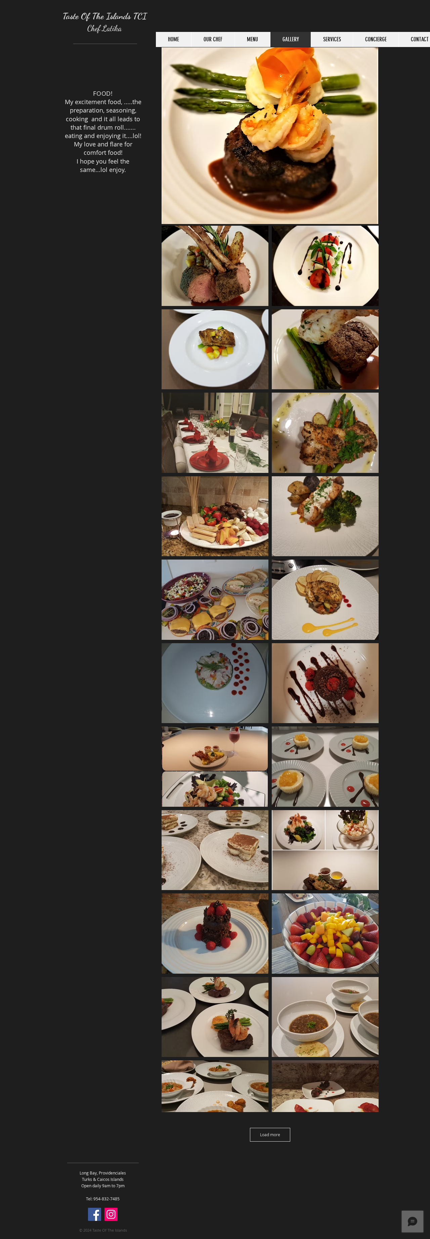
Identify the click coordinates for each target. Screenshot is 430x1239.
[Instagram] (111, 1214)
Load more (270, 1134)
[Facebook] (94, 1214)
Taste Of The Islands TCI (104, 16)
